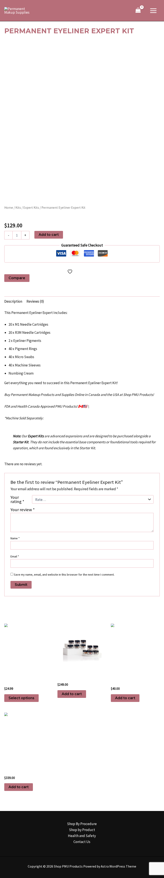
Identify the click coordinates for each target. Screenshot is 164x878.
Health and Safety (82, 835)
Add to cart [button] (72, 694)
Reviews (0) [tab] (35, 301)
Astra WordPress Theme (118, 866)
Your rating (17, 499)
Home (8, 208)
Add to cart (49, 235)
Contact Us (81, 841)
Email (14, 556)
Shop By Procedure (82, 823)
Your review (22, 509)
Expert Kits (31, 208)
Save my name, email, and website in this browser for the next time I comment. (64, 574)
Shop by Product (82, 829)
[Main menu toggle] (153, 10)
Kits (18, 208)
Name (15, 538)
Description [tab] (13, 301)
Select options (21, 698)
